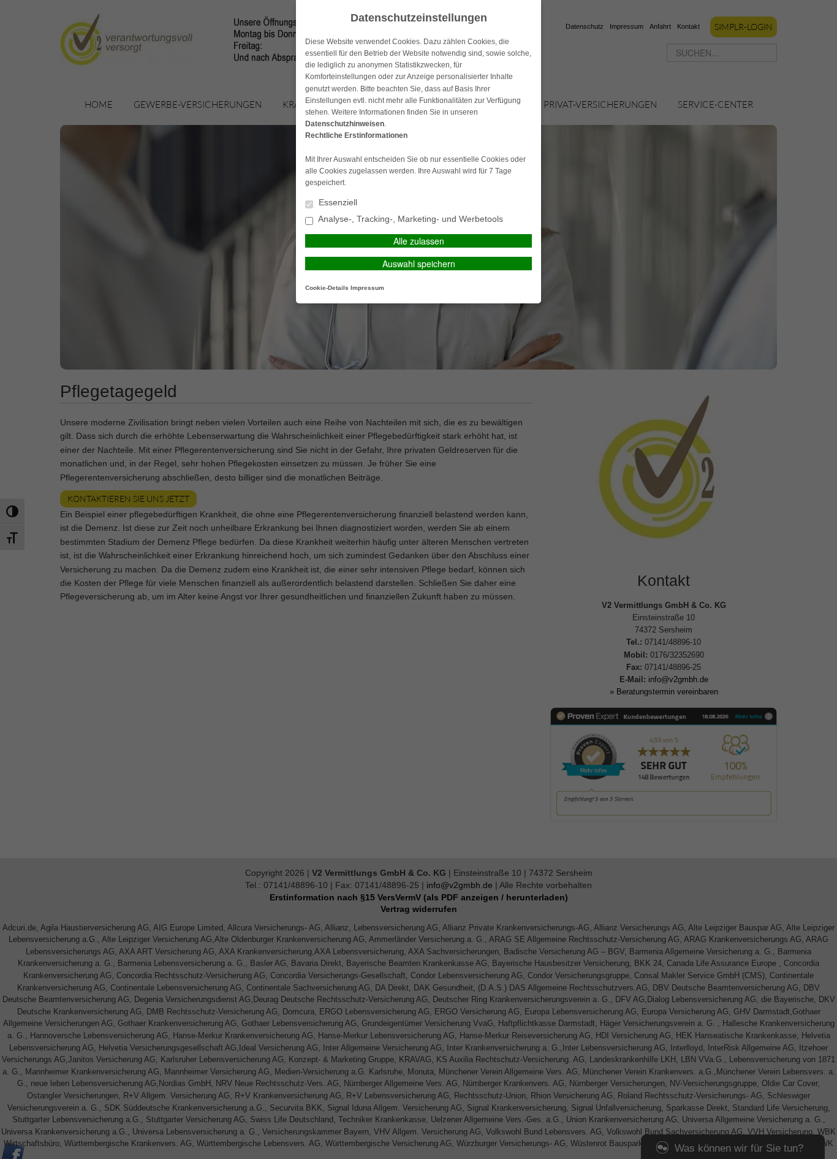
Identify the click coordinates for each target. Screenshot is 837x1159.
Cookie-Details (327, 287)
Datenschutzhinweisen (344, 124)
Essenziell (336, 202)
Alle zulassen (418, 241)
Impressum (367, 287)
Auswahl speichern (418, 263)
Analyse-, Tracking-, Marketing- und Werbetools (409, 219)
